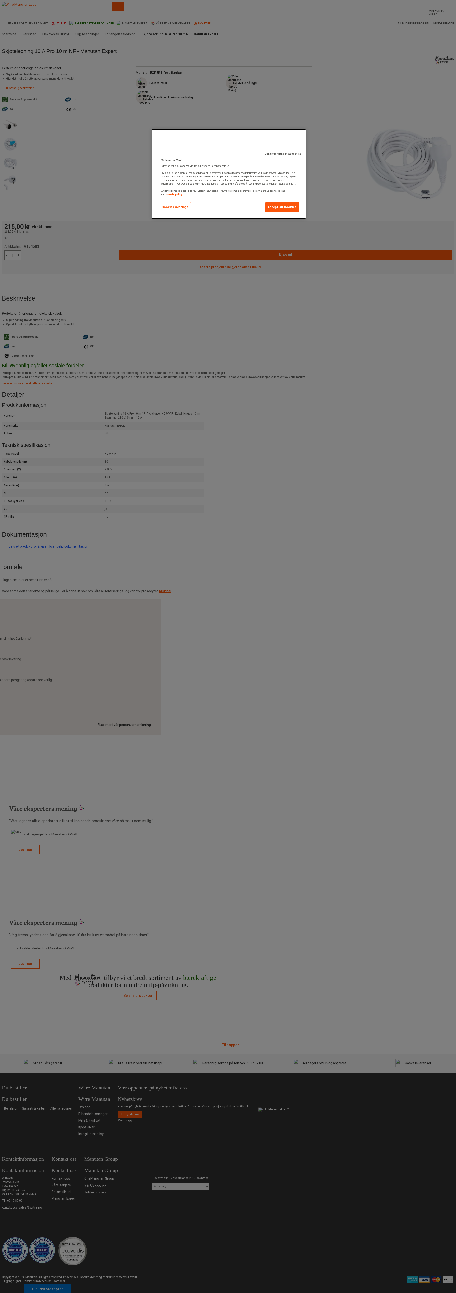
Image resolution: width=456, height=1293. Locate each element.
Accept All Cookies (282, 207)
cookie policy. (174, 194)
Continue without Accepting (283, 154)
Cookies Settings (175, 207)
